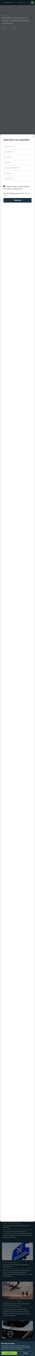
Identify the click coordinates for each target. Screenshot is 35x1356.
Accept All (9, 1353)
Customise (25, 1353)
